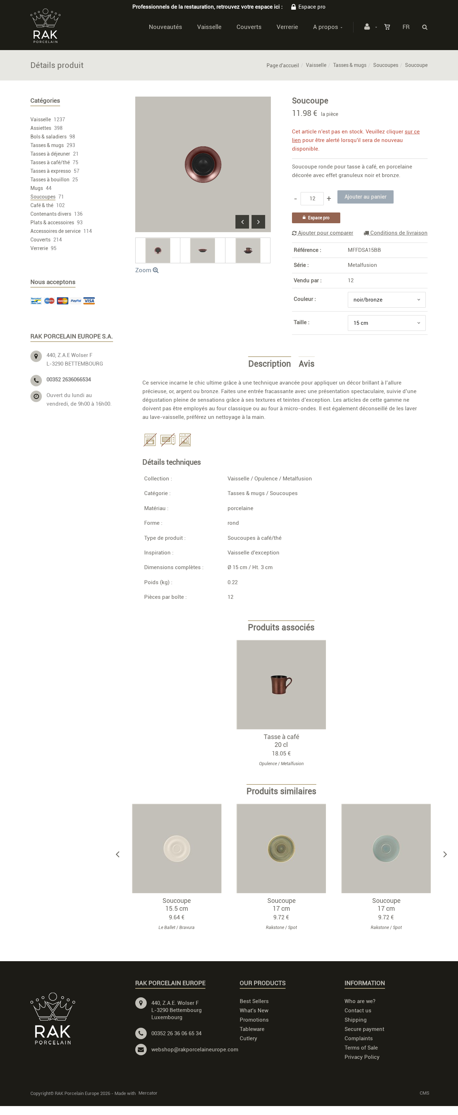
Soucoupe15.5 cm (176, 904)
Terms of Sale (361, 1048)
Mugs (36, 188)
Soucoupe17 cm (281, 904)
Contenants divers (50, 214)
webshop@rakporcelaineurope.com (194, 1049)
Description (269, 364)
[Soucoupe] (203, 101)
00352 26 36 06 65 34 (176, 1033)
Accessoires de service (55, 231)
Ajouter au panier (284, 684)
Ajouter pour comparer (325, 233)
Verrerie (287, 26)
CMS (424, 1093)
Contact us (358, 1010)
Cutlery (248, 1038)
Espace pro (312, 7)
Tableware (252, 1029)
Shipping (356, 1020)
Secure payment (364, 1029)
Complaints (359, 1038)
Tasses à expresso (50, 171)
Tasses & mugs (349, 65)
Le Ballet (167, 927)
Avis (307, 364)
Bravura (187, 927)
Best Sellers (254, 1001)
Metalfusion (362, 265)
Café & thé (41, 205)
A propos (325, 26)
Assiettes (40, 128)
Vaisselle (209, 26)
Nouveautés (165, 26)
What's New (254, 1010)
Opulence (266, 478)
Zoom (144, 270)
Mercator (147, 1093)
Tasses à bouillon (49, 179)
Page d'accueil (283, 65)
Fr (406, 26)
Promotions (254, 1020)
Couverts (249, 26)
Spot (292, 927)
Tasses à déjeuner (50, 154)
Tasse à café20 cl (281, 740)
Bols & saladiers (48, 137)
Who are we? (360, 1001)
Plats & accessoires (52, 222)
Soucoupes (385, 65)
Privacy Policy (362, 1057)
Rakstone (275, 927)
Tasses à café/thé (50, 162)
